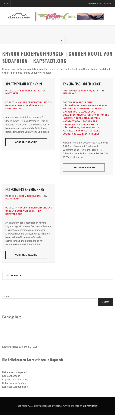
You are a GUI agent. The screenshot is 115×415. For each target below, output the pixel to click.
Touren (95, 134)
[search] (60, 39)
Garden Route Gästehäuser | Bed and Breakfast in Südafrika (85, 105)
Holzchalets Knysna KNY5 (24, 189)
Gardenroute (91, 127)
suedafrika (80, 134)
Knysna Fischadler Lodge (82, 83)
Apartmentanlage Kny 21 (23, 83)
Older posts (14, 275)
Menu (6, 4)
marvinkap (12, 93)
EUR (21, 346)
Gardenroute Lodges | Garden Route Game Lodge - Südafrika (83, 111)
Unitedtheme (90, 406)
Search (6, 296)
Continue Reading (26, 142)
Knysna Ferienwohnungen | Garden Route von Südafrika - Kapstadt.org (28, 105)
